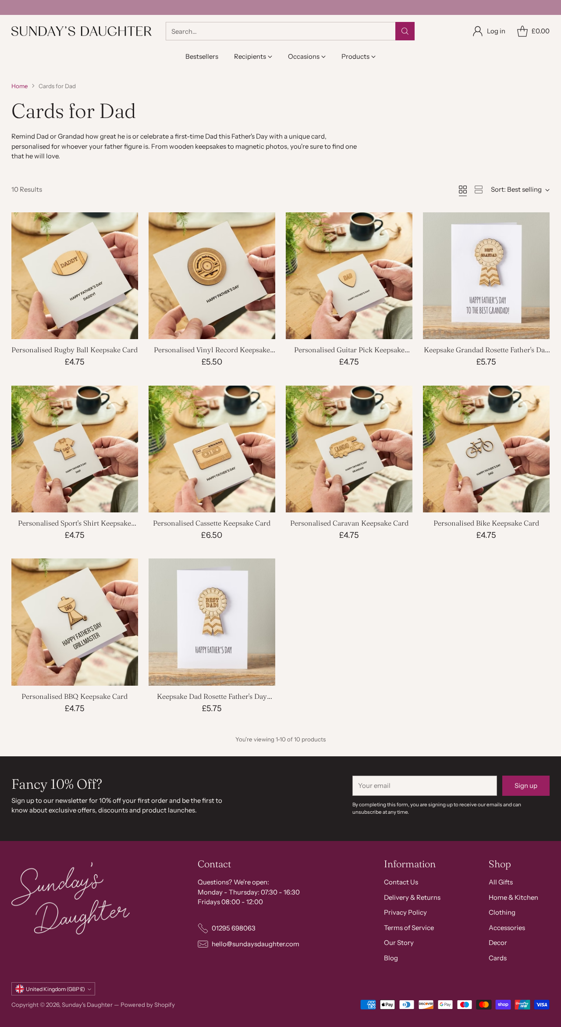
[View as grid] (463, 189)
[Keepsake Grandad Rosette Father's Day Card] (486, 275)
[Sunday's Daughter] (81, 31)
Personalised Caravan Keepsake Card (349, 523)
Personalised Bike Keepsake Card (486, 523)
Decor (498, 942)
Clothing (502, 912)
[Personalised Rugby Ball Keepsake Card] (74, 275)
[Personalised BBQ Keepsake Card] (74, 621)
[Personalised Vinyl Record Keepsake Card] (212, 275)
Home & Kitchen (513, 897)
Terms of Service (409, 927)
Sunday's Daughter (87, 1004)
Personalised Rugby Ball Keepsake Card (74, 349)
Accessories (507, 927)
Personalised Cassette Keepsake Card (211, 523)
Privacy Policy (405, 912)
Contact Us (401, 882)
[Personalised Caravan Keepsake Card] (349, 449)
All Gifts (501, 882)
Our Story (399, 942)
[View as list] (478, 189)
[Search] (405, 31)
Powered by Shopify (148, 1004)
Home (19, 85)
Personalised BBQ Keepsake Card (74, 696)
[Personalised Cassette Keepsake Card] (212, 449)
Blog (391, 958)
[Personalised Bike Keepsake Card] (486, 449)
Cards (498, 958)
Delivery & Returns (412, 897)
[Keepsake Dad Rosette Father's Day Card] (212, 621)
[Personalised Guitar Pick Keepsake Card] (349, 275)
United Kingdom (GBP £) (55, 989)
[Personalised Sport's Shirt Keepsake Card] (74, 449)
